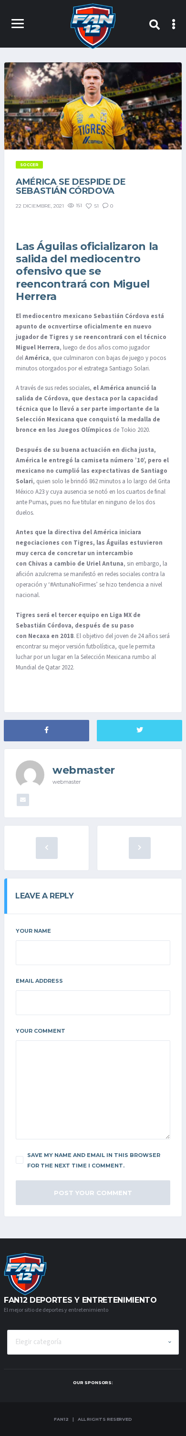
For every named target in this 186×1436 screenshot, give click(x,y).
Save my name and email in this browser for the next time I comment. (93, 1160)
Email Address (39, 980)
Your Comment (40, 1030)
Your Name (33, 930)
